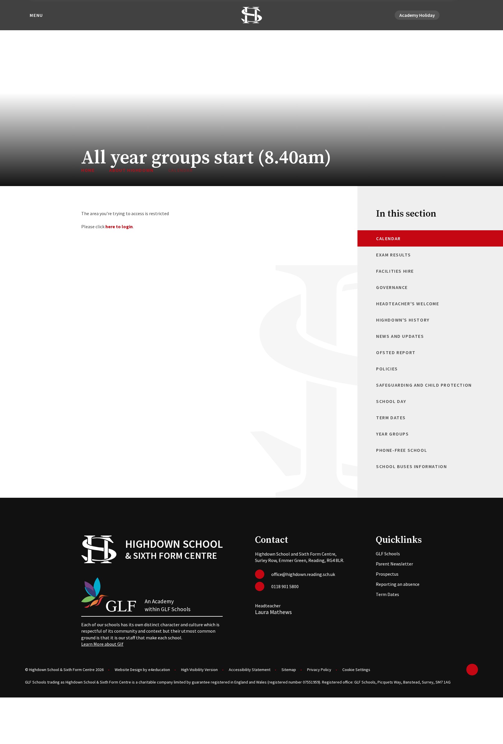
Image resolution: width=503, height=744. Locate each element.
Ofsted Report (396, 352)
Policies (387, 369)
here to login (119, 226)
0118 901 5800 (285, 586)
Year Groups (392, 434)
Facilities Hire (395, 271)
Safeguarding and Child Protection (424, 385)
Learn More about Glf (102, 644)
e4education (159, 669)
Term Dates (391, 417)
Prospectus (387, 574)
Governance (392, 287)
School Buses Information (411, 466)
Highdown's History (403, 320)
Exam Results (393, 255)
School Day (391, 401)
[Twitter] (453, 15)
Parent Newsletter (394, 564)
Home (88, 170)
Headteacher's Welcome (407, 303)
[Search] (474, 15)
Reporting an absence (397, 584)
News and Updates (400, 336)
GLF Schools (388, 553)
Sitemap (288, 669)
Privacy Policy (319, 669)
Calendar (180, 170)
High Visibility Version (199, 669)
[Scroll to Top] (472, 669)
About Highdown (131, 170)
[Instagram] (467, 15)
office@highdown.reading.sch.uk (303, 574)
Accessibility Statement (249, 669)
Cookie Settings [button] (356, 669)
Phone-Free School (401, 450)
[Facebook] (460, 15)
